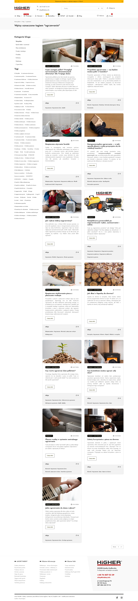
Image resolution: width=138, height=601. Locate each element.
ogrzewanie (49, 108)
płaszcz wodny (108, 178)
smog (118, 105)
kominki (90, 105)
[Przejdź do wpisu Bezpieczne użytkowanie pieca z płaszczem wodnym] (61, 274)
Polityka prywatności (45, 572)
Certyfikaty (67, 574)
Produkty (18, 54)
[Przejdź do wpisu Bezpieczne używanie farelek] (61, 125)
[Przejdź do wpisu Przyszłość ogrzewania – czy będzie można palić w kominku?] (103, 50)
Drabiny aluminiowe (19, 565)
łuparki (107, 334)
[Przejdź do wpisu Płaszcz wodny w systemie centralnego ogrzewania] (61, 420)
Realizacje (18, 61)
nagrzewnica (60, 257)
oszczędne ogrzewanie (93, 184)
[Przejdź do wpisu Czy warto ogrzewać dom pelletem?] (61, 351)
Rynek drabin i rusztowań (22, 45)
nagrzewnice (98, 251)
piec (111, 403)
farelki (75, 181)
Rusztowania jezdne (19, 568)
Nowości (39, 16)
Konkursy (18, 58)
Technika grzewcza (19, 583)
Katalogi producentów (46, 583)
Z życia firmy (19, 64)
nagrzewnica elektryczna (67, 181)
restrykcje (102, 105)
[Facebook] (117, 598)
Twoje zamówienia (70, 565)
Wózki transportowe (19, 580)
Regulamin (42, 578)
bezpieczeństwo (49, 181)
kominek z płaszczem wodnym (95, 181)
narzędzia (90, 334)
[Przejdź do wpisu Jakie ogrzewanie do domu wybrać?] (61, 489)
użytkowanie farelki (50, 184)
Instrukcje (67, 576)
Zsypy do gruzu (18, 574)
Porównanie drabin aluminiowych (48, 570)
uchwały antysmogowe (110, 105)
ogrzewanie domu (57, 108)
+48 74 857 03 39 (44, 7)
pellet (64, 108)
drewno (102, 334)
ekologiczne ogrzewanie (51, 403)
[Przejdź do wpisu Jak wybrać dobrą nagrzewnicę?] (61, 201)
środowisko (90, 108)
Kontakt (71, 16)
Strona (114, 547)
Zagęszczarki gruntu (19, 578)
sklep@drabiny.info (44, 10)
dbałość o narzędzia (115, 334)
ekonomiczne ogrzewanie (69, 400)
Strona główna (17, 21)
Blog (80, 16)
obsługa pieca (49, 334)
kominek (90, 403)
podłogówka (106, 181)
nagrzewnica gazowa (93, 257)
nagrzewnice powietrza (107, 251)
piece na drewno (107, 471)
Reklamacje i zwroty (45, 574)
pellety (64, 403)
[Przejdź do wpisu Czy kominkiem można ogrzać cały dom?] (103, 351)
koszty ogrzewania (69, 257)
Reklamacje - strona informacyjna (48, 565)
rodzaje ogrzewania (67, 540)
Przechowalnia (69, 570)
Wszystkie (19, 41)
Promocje (29, 16)
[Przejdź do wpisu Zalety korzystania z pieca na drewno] (103, 420)
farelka (54, 257)
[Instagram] (122, 598)
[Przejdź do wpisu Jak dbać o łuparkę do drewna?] (103, 274)
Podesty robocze (19, 570)
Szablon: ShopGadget (19, 598)
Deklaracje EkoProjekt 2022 (72, 572)
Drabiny (42, 580)
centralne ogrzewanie (67, 471)
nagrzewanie (59, 184)
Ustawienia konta (69, 568)
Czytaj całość (50, 94)
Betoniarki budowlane (20, 576)
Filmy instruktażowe (21, 48)
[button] (122, 1)
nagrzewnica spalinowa (93, 254)
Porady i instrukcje (21, 51)
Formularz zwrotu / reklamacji (48, 568)
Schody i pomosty (19, 572)
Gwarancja (42, 576)
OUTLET (62, 16)
